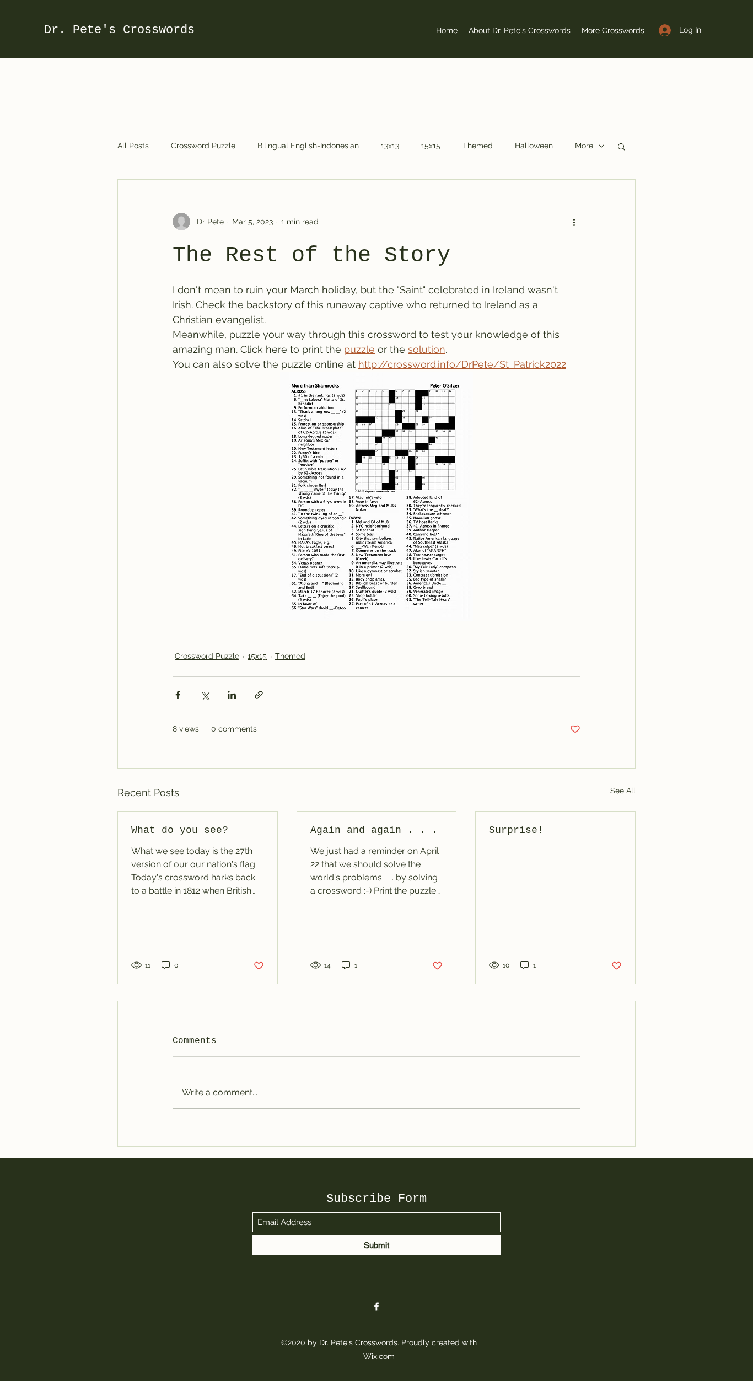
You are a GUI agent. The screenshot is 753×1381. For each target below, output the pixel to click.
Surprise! (516, 830)
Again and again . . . (374, 830)
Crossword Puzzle (203, 145)
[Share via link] (259, 695)
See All (623, 790)
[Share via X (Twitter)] (205, 695)
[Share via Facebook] (178, 695)
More (584, 145)
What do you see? (179, 830)
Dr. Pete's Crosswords (119, 30)
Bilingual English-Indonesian (308, 145)
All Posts (133, 145)
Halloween (534, 145)
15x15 (430, 145)
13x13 (390, 145)
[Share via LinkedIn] (232, 695)
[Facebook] (376, 1306)
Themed (477, 145)
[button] (621, 146)
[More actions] (573, 221)
